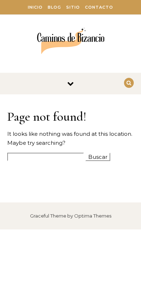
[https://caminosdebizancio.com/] (70, 41)
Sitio (73, 7)
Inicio (35, 7)
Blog (54, 7)
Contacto (99, 7)
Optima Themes (92, 216)
